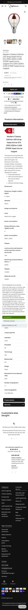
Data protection (6, 534)
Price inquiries (6, 509)
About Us (18, 501)
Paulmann (6, 50)
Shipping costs (20, 504)
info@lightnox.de (7, 568)
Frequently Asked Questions (21, 508)
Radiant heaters (6, 500)
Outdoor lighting (7, 494)
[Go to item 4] (20, 42)
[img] (14, 449)
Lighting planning (7, 506)
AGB (15, 325)
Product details (9, 400)
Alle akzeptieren (7, 317)
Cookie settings (6, 546)
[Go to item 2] (10, 42)
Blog (17, 512)
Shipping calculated (9, 77)
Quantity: (6, 82)
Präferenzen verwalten (9, 321)
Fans (3, 503)
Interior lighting (6, 491)
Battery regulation (5, 550)
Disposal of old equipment (6, 555)
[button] (13, 472)
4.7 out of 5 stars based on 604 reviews (13, 101)
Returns (18, 515)
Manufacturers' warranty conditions (6, 514)
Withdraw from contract (20, 519)
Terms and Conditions (5, 530)
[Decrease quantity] (5, 84)
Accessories (5, 497)
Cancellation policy (5, 542)
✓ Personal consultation (10, 107)
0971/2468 (5, 565)
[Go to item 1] (5, 42)
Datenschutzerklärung (8, 325)
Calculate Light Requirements (20, 494)
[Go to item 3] (15, 42)
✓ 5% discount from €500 (14, 2)
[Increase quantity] (11, 84)
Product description (10, 124)
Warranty (7, 405)
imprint (4, 538)
